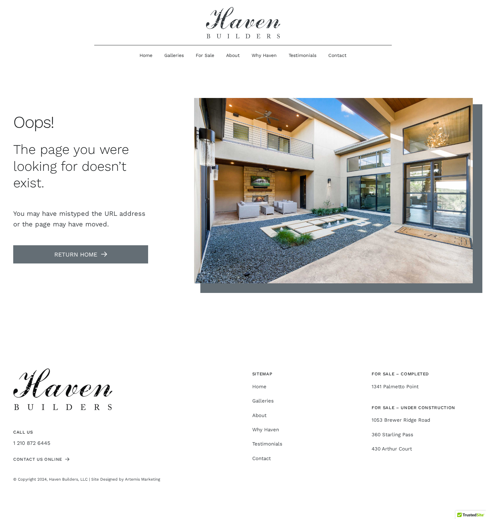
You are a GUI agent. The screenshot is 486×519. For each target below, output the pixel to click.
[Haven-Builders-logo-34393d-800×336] (243, 9)
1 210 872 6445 (31, 443)
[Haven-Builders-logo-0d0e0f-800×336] (62, 371)
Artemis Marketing (142, 479)
